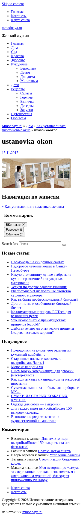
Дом (14, 48)
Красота (17, 56)
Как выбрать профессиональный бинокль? (44, 299)
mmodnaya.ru (12, 28)
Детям (25, 72)
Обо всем (18, 118)
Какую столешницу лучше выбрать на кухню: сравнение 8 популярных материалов (41, 279)
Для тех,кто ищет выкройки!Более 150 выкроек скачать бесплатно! (40, 443)
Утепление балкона (65, 455)
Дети (15, 85)
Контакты (19, 16)
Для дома (27, 77)
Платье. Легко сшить (54, 451)
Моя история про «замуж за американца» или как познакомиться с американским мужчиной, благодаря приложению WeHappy (45, 474)
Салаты (26, 93)
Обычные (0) (14, 234)
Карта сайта (20, 20)
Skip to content (13, 4)
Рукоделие (19, 64)
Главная (17, 12)
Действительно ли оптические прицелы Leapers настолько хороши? (42, 330)
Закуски (26, 110)
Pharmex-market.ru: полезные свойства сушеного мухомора (41, 293)
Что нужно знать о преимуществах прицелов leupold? (38, 322)
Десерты (27, 106)
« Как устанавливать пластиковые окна (33, 206)
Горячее (26, 97)
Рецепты (18, 89)
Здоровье (18, 60)
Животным (29, 81)
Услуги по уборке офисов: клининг (39, 287)
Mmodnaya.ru (12, 126)
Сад (14, 52)
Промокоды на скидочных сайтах (37, 262)
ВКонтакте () (15, 224)
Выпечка (27, 101)
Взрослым (28, 68)
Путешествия (21, 114)
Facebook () (14, 229)
